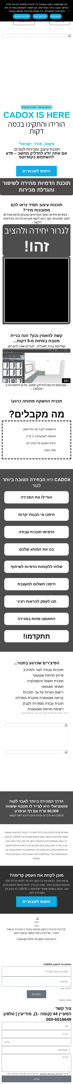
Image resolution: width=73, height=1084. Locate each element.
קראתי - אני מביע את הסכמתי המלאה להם (38, 1073)
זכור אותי (64, 988)
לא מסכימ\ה (40, 16)
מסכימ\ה (55, 16)
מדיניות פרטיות (57, 929)
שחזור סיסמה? (64, 1000)
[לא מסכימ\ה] (68, 10)
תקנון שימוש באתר (36, 929)
